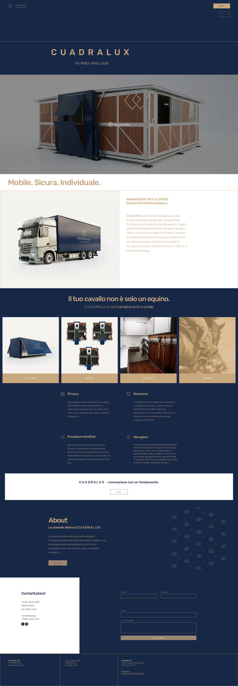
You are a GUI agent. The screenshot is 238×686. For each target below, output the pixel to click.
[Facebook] (22, 624)
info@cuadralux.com (30, 619)
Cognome (164, 592)
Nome (123, 592)
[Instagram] (26, 624)
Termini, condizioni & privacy (132, 673)
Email (123, 610)
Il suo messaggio (127, 620)
